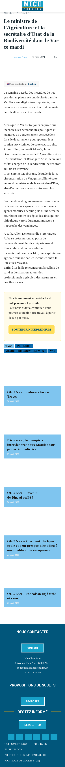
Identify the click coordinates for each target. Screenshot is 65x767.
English (32, 83)
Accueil (9, 13)
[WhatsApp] (49, 66)
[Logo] (32, 6)
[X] (41, 66)
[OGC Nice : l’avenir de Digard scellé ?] (32, 474)
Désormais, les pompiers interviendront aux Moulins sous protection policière (31, 444)
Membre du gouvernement (25, 351)
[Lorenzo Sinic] (8, 57)
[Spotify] (45, 737)
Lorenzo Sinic (19, 57)
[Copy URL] (24, 66)
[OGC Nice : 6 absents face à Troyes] (32, 373)
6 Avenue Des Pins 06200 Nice (32, 663)
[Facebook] (32, 66)
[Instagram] (28, 737)
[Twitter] (19, 737)
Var (52, 351)
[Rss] (54, 737)
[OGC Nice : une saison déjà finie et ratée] (32, 575)
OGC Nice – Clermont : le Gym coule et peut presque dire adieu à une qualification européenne (32, 545)
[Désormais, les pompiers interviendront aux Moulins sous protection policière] (32, 422)
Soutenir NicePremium (31, 329)
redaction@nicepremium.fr (32, 667)
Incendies (24, 346)
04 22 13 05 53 (32, 672)
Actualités (24, 13)
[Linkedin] (57, 66)
